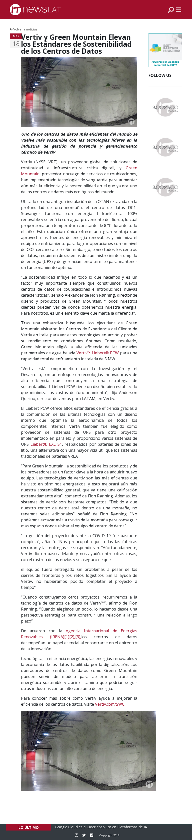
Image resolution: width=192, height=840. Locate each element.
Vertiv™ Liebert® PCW (97, 353)
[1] (66, 636)
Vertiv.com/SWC (109, 704)
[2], (72, 636)
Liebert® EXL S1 (46, 444)
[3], (78, 636)
